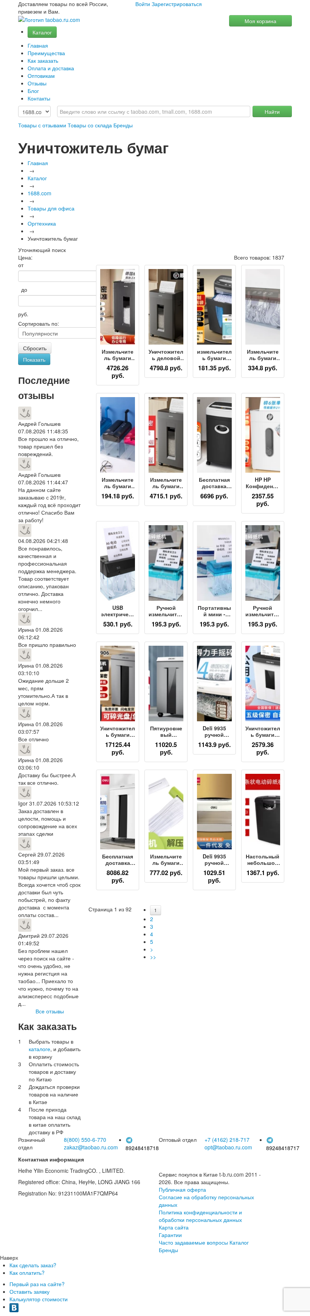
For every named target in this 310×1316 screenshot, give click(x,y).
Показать (34, 359)
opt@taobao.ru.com (228, 1147)
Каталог (42, 32)
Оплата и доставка (51, 68)
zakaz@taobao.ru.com (91, 1147)
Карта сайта (174, 1227)
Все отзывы (50, 1011)
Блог (33, 90)
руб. (23, 314)
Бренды (123, 125)
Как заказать (43, 60)
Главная (38, 45)
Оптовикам (41, 75)
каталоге (39, 1049)
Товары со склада (90, 125)
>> (153, 956)
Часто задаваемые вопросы (193, 1242)
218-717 (227, 1139)
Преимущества (46, 53)
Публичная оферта (182, 1189)
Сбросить (34, 348)
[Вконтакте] (14, 1306)
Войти (142, 4)
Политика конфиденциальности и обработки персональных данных (200, 1215)
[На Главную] (49, 20)
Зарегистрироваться (177, 4)
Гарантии (170, 1235)
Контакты (39, 98)
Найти (272, 111)
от (20, 265)
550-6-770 (85, 1139)
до (22, 289)
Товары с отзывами (42, 125)
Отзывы (37, 83)
